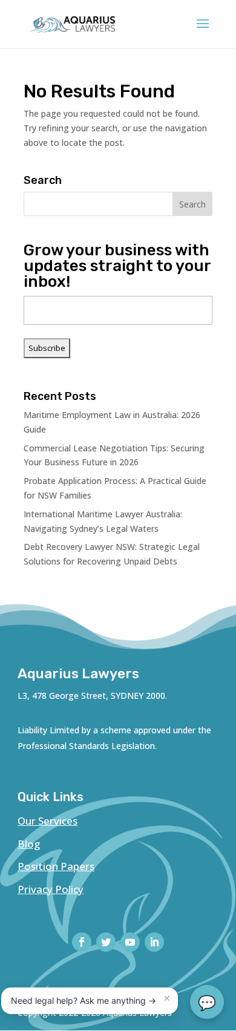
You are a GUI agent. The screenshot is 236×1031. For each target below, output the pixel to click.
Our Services (47, 821)
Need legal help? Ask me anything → (83, 1000)
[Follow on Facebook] (81, 942)
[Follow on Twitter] (106, 942)
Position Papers (56, 866)
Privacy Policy (51, 889)
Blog (29, 844)
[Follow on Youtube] (130, 942)
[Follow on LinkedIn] (154, 942)
